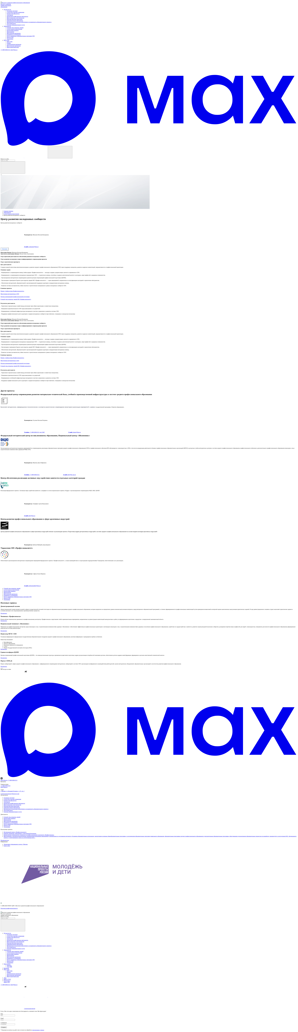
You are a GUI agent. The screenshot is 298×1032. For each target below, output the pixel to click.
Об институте (7, 9)
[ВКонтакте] (36, 157)
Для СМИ (9, 966)
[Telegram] (12, 157)
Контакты (6, 968)
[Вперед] (2, 668)
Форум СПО (10, 37)
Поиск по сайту (5, 159)
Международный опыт (13, 47)
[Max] (149, 145)
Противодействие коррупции (14, 19)
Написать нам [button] (15, 793)
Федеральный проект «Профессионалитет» (15, 832)
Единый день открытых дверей (15, 27)
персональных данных (38, 1030)
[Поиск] (60, 152)
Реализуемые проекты (13, 30)
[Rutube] (36, 681)
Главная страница (8, 211)
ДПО (5, 978)
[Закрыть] (1, 911)
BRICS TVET (7, 979)
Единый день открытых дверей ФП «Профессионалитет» (16, 299)
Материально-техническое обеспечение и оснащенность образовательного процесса (29, 22)
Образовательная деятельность (15, 20)
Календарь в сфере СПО (7, 981)
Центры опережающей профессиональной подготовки (15, 296)
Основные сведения (12, 11)
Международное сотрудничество (15, 18)
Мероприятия (10, 31)
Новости (9, 965)
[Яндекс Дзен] (2, 779)
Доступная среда (11, 23)
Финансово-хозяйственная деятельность (17, 16)
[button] (4, 613)
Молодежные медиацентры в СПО (10, 294)
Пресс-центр (7, 964)
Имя (2, 1014)
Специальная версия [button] (6, 793)
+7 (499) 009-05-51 (5, 49)
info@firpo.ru (14, 49)
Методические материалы (14, 33)
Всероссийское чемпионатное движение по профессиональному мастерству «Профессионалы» (29, 835)
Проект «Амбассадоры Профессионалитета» (12, 291)
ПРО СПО (6, 40)
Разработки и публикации (14, 34)
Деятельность (7, 26)
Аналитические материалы (14, 44)
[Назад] (1, 668)
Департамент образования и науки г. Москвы (16, 844)
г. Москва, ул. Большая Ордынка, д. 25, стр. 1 (12, 791)
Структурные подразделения (14, 29)
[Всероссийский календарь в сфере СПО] (84, 157)
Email (2, 1018)
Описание (4, 249)
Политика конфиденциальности (9, 908)
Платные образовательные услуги (16, 25)
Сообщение (4, 1022)
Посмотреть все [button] (5, 840)
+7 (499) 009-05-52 (5, 785)
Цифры (9, 43)
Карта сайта (7, 845)
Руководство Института (13, 13)
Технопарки (10, 38)
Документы (10, 15)
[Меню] (1, 1)
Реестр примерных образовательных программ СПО (21, 36)
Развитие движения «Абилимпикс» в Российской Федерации (20, 833)
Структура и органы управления (15, 12)
